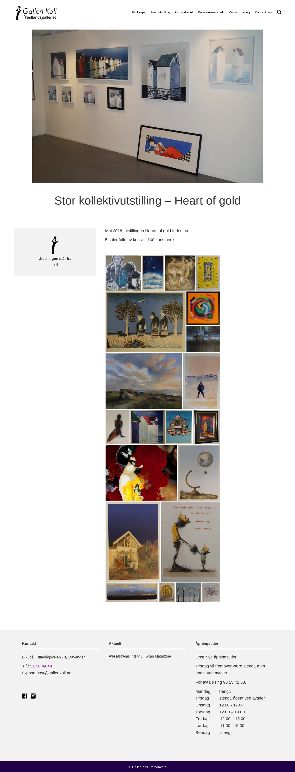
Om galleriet (184, 12)
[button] (123, 273)
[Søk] (277, 12)
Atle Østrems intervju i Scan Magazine (140, 656)
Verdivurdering (239, 12)
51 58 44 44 (41, 666)
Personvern (158, 767)
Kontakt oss (263, 12)
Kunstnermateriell (211, 12)
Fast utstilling (160, 12)
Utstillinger (138, 12)
